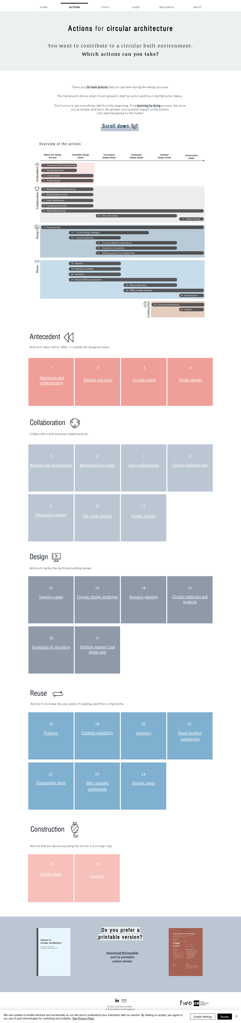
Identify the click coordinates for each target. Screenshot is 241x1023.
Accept (225, 1016)
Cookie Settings (202, 1016)
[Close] (236, 1016)
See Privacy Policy (83, 1018)
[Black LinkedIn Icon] (117, 1000)
